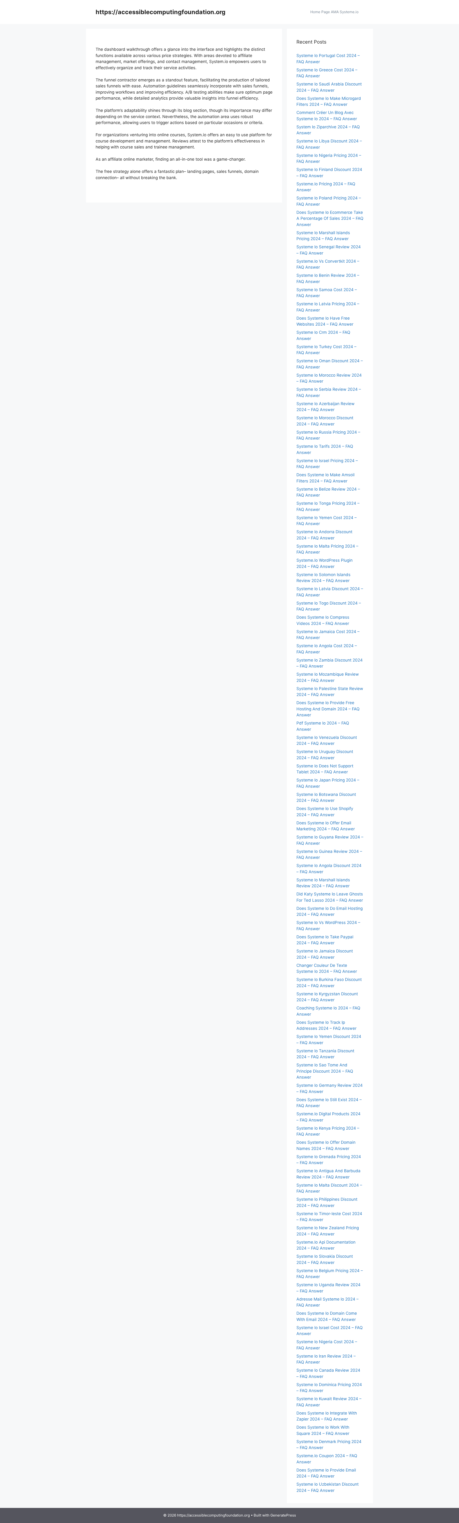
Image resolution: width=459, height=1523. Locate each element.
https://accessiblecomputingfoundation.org (160, 12)
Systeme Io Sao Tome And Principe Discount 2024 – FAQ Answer (324, 1071)
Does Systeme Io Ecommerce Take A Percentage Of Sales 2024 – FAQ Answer (329, 218)
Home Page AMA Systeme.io (334, 12)
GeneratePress (283, 1515)
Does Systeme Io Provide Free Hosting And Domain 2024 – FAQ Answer (328, 708)
